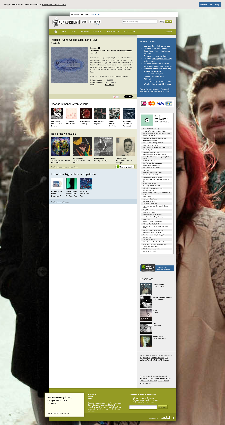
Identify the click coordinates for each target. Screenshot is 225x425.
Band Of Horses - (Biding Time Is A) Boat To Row (156, 180)
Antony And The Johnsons (162, 297)
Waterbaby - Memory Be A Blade (152, 172)
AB (141, 357)
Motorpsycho (78, 158)
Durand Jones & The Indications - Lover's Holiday (155, 227)
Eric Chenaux (99, 121)
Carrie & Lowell (158, 286)
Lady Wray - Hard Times (150, 199)
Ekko (162, 357)
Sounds (147, 383)
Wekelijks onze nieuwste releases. (163, 268)
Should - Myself (147, 150)
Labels (73, 31)
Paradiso (150, 360)
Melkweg (143, 360)
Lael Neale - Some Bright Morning (153, 217)
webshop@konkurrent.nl (161, 58)
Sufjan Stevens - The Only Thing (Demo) (155, 242)
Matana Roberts (112, 122)
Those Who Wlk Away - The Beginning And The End (156, 157)
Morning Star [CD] (100, 160)
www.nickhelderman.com (58, 412)
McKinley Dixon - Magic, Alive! (152, 249)
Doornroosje (155, 357)
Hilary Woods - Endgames (150, 210)
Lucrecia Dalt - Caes (149, 212)
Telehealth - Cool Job (149, 161)
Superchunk (55, 121)
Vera (166, 360)
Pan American (121, 158)
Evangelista (70, 121)
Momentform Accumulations (128, 124)
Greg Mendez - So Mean (150, 140)
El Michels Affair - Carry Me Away (152, 214)
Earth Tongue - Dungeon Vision (152, 163)
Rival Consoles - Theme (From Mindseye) (155, 244)
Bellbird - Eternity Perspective (151, 165)
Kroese (162, 378)
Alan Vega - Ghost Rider (150, 204)
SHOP (84, 21)
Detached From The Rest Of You (71, 194)
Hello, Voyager (71, 123)
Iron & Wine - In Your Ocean (151, 168)
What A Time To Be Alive (56, 124)
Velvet (160, 381)
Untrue (155, 312)
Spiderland (157, 325)
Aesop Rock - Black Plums (150, 247)
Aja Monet (83, 191)
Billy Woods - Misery (149, 239)
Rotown (157, 360)
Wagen (168, 21)
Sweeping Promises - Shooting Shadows (155, 131)
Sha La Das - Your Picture (150, 175)
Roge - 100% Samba (149, 201)
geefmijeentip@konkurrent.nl (160, 91)
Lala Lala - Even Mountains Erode (153, 188)
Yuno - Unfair (147, 197)
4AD (166, 357)
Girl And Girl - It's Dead (149, 136)
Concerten (97, 31)
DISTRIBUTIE (95, 22)
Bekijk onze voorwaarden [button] (54, 5)
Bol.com (143, 378)
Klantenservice (113, 31)
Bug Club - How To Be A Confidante (153, 230)
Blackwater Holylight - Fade (151, 152)
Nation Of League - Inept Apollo (152, 222)
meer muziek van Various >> (118, 76)
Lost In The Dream (159, 338)
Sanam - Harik (147, 237)
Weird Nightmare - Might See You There (155, 154)
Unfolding (83, 123)
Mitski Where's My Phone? (150, 145)
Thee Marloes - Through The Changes (154, 138)
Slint (154, 323)
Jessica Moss (85, 121)
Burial (155, 310)
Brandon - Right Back (149, 251)
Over (64, 31)
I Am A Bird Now (158, 299)
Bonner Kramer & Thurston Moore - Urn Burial (156, 133)
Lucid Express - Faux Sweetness (152, 177)
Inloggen (169, 31)
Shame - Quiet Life (148, 190)
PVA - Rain (146, 170)
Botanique (146, 357)
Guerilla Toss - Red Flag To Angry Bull (154, 235)
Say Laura (98, 123)
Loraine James (71, 191)
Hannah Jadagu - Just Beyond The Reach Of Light (156, 193)
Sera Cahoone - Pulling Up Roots (153, 143)
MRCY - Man (146, 219)
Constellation (56, 43)
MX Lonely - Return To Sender (152, 186)
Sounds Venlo (152, 381)
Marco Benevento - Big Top (151, 129)
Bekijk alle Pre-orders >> (60, 202)
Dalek (53, 158)
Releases (85, 31)
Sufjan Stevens (158, 284)
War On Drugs (158, 336)
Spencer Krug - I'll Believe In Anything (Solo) (156, 147)
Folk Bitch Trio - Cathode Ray (151, 224)
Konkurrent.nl (94, 14)
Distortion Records (153, 378)
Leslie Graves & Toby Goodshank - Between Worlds (156, 206)
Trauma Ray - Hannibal (149, 183)
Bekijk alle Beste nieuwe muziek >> (64, 167)
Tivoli (162, 360)
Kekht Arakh (99, 158)
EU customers (129, 31)
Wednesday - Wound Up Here (152, 232)
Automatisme (128, 121)
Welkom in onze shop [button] (210, 5)
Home (55, 31)
